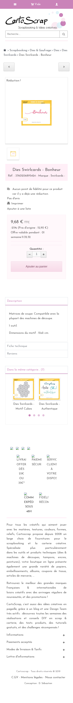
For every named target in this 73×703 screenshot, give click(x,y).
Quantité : (36, 249)
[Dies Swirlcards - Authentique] (49, 389)
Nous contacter (55, 677)
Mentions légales (32, 677)
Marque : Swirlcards (51, 175)
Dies (56, 50)
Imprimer (17, 203)
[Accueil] (5, 50)
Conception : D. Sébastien (38, 683)
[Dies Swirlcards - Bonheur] (13, 154)
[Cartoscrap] (36, 12)
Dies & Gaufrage (40, 50)
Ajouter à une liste (19, 208)
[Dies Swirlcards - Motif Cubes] (23, 389)
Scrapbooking (18, 50)
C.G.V (15, 677)
